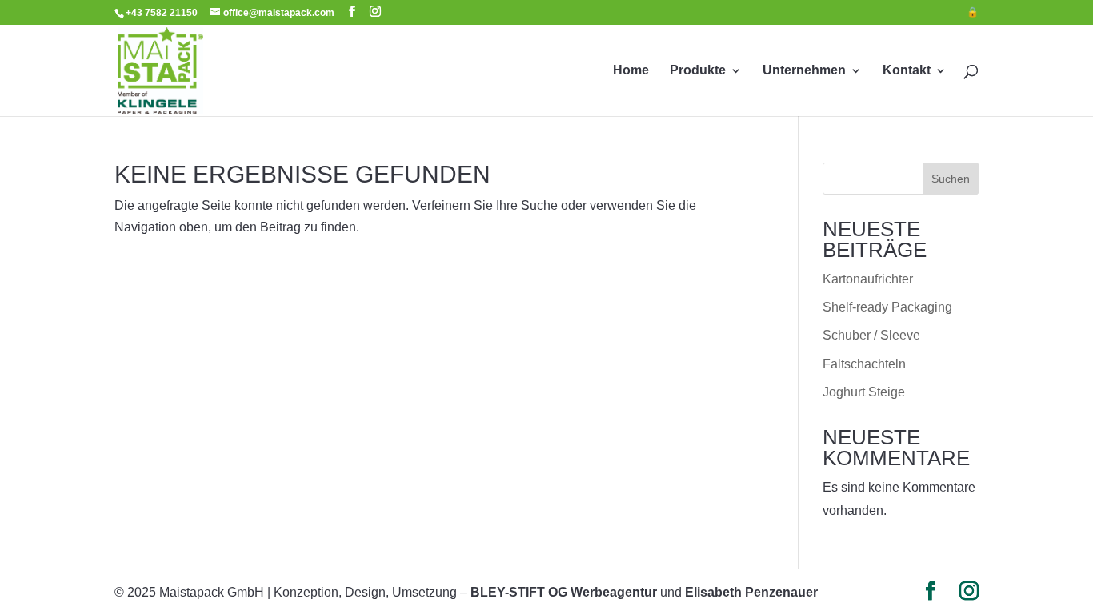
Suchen (950, 178)
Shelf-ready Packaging (887, 307)
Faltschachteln (864, 364)
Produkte (698, 71)
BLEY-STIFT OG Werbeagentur (563, 592)
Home (631, 71)
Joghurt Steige (864, 392)
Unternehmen (804, 71)
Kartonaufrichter (868, 279)
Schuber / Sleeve (871, 335)
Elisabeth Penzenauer (751, 592)
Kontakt (907, 71)
